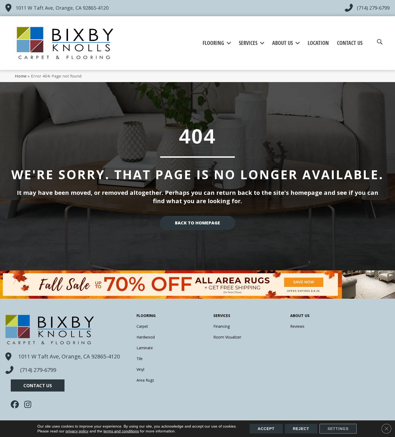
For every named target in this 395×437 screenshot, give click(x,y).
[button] (37, 385)
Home (21, 76)
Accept (266, 429)
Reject (301, 429)
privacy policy (77, 431)
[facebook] (16, 404)
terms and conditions (121, 431)
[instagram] (29, 404)
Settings (338, 429)
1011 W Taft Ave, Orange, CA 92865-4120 (62, 8)
